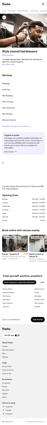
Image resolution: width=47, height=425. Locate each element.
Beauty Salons (7, 289)
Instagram (9, 414)
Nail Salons (38, 296)
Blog (3, 353)
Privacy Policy (6, 366)
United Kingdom (22, 11)
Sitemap (5, 357)
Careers (5, 346)
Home (4, 11)
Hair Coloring (38, 303)
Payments (5, 390)
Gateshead (34, 11)
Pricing (4, 386)
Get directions (8, 64)
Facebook (9, 407)
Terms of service (8, 370)
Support (5, 394)
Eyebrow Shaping (8, 292)
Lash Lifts (6, 307)
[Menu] (43, 4)
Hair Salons (6, 299)
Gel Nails (37, 307)
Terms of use (6, 373)
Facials (36, 292)
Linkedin (8, 410)
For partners (6, 383)
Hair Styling (6, 296)
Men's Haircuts (8, 303)
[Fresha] (6, 4)
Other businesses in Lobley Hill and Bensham (19, 282)
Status (4, 397)
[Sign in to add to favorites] (25, 237)
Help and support (8, 350)
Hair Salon (12, 11)
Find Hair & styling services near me (16, 126)
